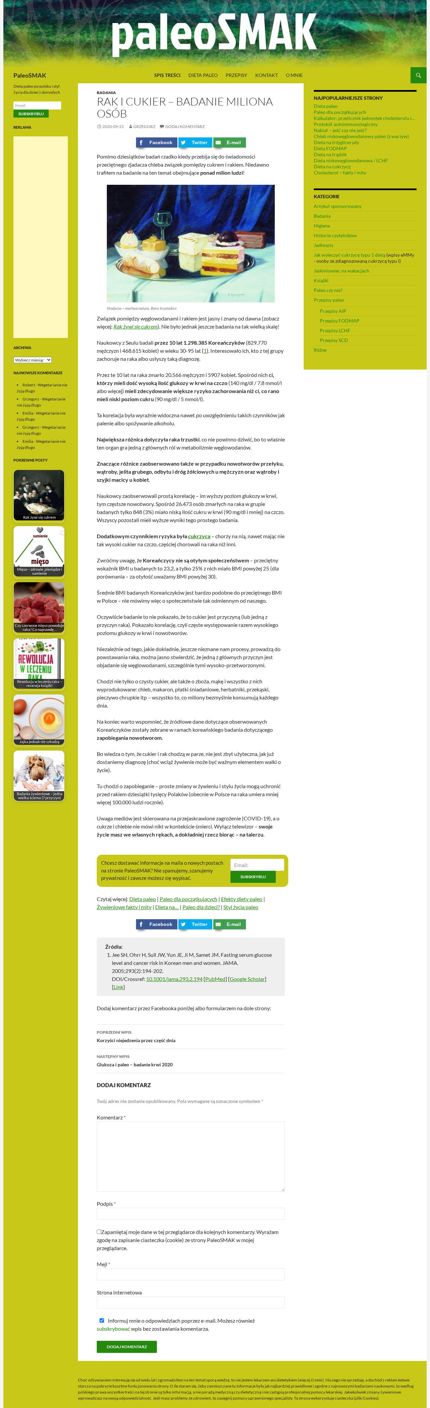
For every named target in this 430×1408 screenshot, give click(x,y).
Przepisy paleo (329, 300)
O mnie (294, 75)
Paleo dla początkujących (188, 899)
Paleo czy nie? (328, 290)
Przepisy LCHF (335, 330)
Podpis (106, 1203)
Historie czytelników (335, 235)
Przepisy (236, 75)
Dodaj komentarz (185, 126)
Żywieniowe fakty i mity (124, 907)
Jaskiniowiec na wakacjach (341, 270)
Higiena (322, 225)
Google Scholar (247, 979)
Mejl (103, 1264)
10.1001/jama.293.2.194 (174, 979)
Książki (321, 280)
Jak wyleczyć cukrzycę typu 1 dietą (349, 255)
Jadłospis (323, 245)
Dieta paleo (203, 75)
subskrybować (113, 1328)
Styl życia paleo (240, 907)
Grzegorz (144, 126)
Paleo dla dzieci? (201, 907)
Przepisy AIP (333, 311)
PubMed (215, 979)
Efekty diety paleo (241, 899)
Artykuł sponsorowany (337, 206)
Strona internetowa (119, 1292)
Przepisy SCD (334, 340)
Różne (320, 350)
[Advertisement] (40, 237)
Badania (106, 92)
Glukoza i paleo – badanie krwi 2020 (135, 1060)
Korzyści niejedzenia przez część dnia (136, 1036)
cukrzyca (199, 536)
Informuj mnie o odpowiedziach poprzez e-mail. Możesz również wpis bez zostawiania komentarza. (176, 1324)
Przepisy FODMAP (339, 321)
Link (118, 987)
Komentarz (111, 1117)
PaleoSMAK (29, 75)
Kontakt (266, 75)
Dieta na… (167, 907)
